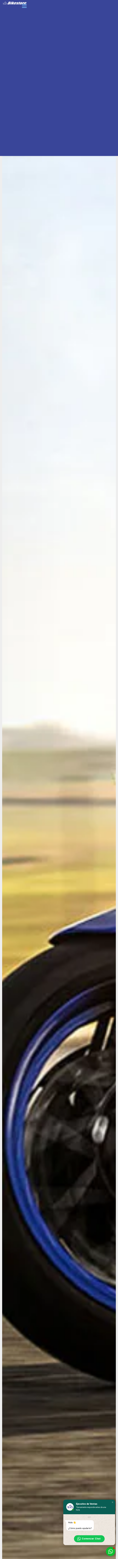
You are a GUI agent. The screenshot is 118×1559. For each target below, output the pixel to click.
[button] (112, 1502)
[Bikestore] (14, 5)
